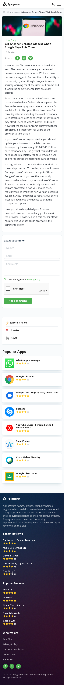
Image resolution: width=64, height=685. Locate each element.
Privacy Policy (10, 644)
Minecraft (8, 597)
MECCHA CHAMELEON (14, 547)
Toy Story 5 (9, 571)
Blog (9, 12)
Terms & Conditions (14, 649)
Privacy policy (33, 279)
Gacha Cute (9, 620)
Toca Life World (11, 612)
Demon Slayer (10, 555)
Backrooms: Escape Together (19, 540)
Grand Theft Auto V (13, 605)
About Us (8, 659)
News (16, 12)
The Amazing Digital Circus (17, 563)
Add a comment (18, 300)
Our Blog (8, 639)
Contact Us (9, 654)
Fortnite (7, 589)
